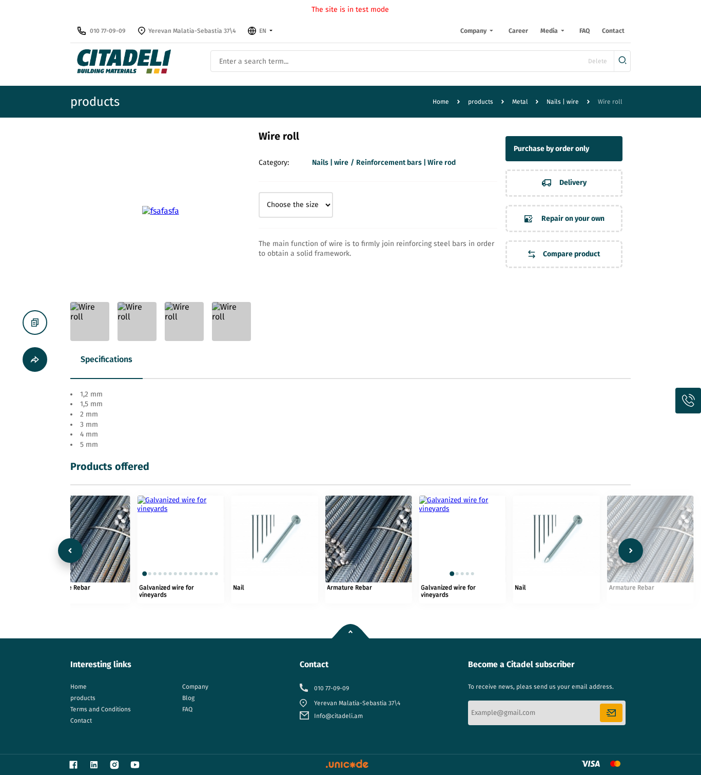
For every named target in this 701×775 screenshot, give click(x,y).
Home (441, 101)
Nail (238, 587)
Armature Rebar (349, 587)
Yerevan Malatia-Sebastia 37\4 (192, 30)
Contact (613, 30)
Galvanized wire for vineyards (166, 591)
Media (549, 30)
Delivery (572, 182)
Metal (520, 101)
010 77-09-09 (108, 30)
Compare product (570, 254)
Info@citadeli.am (338, 716)
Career (518, 30)
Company (473, 30)
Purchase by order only (551, 148)
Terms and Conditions (100, 709)
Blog (188, 698)
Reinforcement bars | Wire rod (406, 162)
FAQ (584, 30)
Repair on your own (572, 218)
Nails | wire (563, 101)
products (480, 101)
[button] (145, 573)
